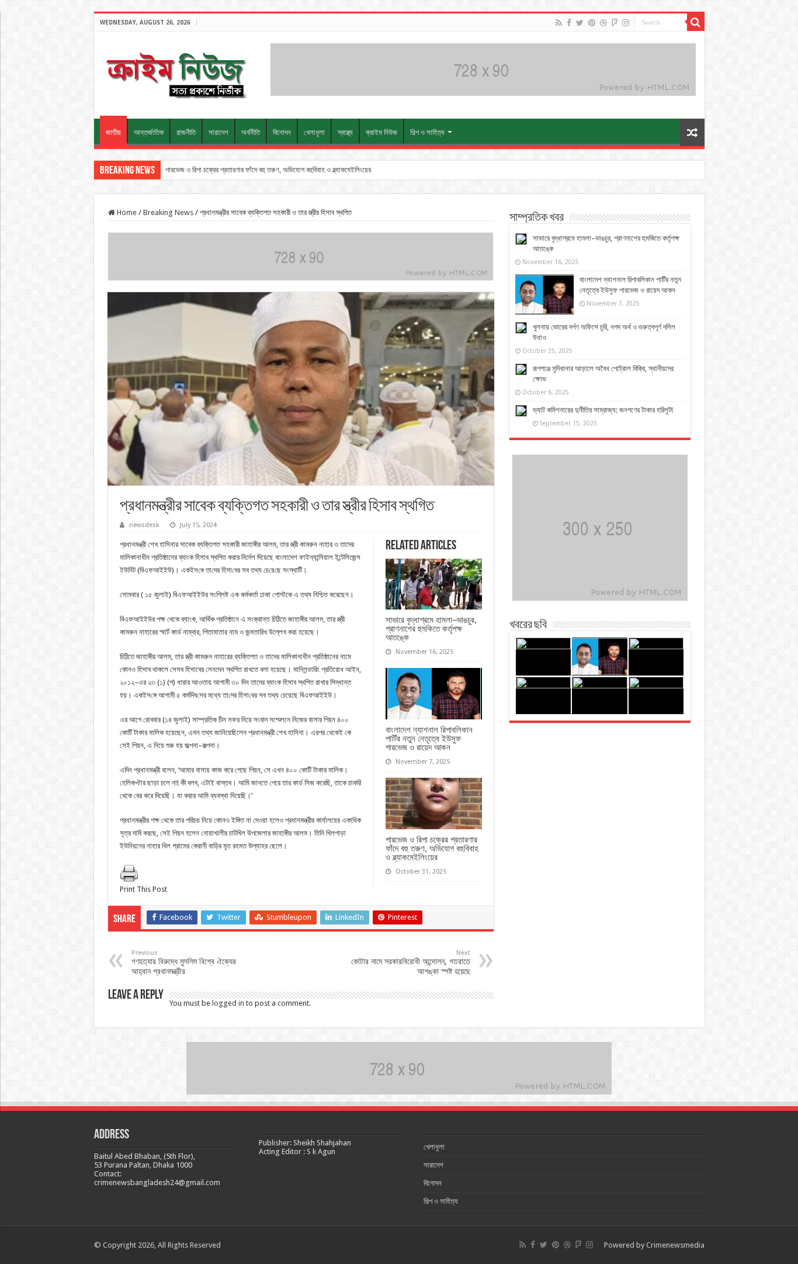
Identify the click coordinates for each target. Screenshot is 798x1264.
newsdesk (144, 525)
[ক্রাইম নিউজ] (176, 73)
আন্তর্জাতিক (149, 132)
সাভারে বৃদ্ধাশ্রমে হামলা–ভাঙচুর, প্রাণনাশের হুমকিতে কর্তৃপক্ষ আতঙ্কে (431, 628)
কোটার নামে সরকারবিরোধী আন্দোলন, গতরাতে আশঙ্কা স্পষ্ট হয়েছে (410, 962)
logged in (228, 1003)
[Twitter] (580, 23)
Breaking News (168, 212)
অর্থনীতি (250, 132)
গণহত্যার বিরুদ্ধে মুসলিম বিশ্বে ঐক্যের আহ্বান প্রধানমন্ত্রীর (183, 962)
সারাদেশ (218, 132)
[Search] (696, 22)
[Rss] (558, 23)
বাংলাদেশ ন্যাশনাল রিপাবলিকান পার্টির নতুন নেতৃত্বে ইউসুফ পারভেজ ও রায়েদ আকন (429, 738)
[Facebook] (569, 23)
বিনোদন (282, 132)
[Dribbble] (603, 23)
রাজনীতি (186, 132)
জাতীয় (113, 132)
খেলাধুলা (314, 132)
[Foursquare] (614, 23)
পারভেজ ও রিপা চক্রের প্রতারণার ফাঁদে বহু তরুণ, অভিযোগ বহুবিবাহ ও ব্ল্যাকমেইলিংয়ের (268, 169)
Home (126, 212)
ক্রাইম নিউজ (381, 132)
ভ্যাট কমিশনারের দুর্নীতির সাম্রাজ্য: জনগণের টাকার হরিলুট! (603, 410)
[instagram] (625, 23)
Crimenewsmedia (675, 1245)
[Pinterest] (591, 23)
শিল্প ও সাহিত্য (427, 132)
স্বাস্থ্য (345, 132)
